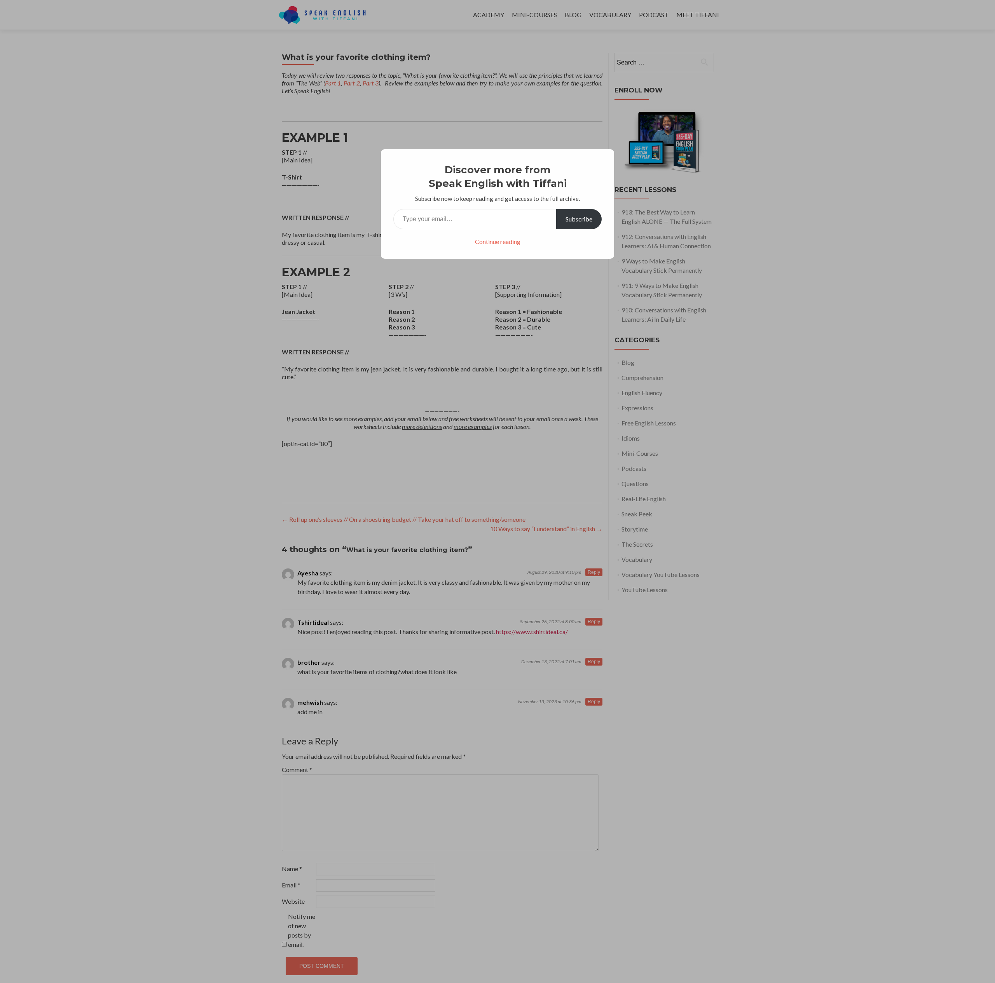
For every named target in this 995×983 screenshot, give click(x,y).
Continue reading (497, 241)
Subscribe (579, 219)
